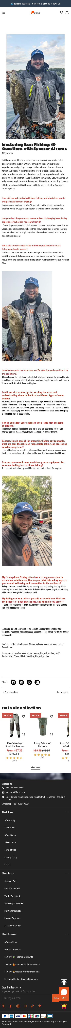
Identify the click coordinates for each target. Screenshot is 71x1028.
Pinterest (39, 1006)
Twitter (3, 1006)
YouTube (25, 1006)
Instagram (17, 1006)
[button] (35, 520)
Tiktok (32, 1006)
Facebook (10, 1006)
